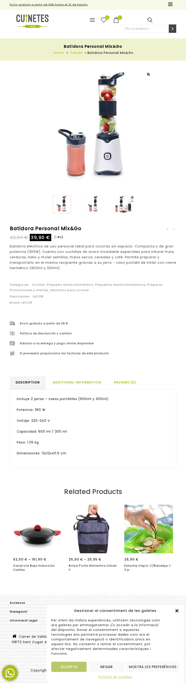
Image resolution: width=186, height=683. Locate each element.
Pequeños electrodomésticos (120, 285)
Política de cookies (115, 677)
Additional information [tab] (77, 382)
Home (59, 52)
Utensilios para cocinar (69, 290)
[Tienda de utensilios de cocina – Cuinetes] (32, 21)
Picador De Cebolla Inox (167, 229)
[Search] (172, 28)
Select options (37, 548)
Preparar (154, 285)
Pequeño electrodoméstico (70, 285)
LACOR (38, 296)
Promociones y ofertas (29, 290)
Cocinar (38, 285)
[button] (177, 611)
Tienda (76, 52)
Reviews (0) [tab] (125, 382)
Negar (106, 666)
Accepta (69, 666)
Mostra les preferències (153, 666)
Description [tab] (28, 382)
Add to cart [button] (149, 548)
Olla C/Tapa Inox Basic (173, 229)
